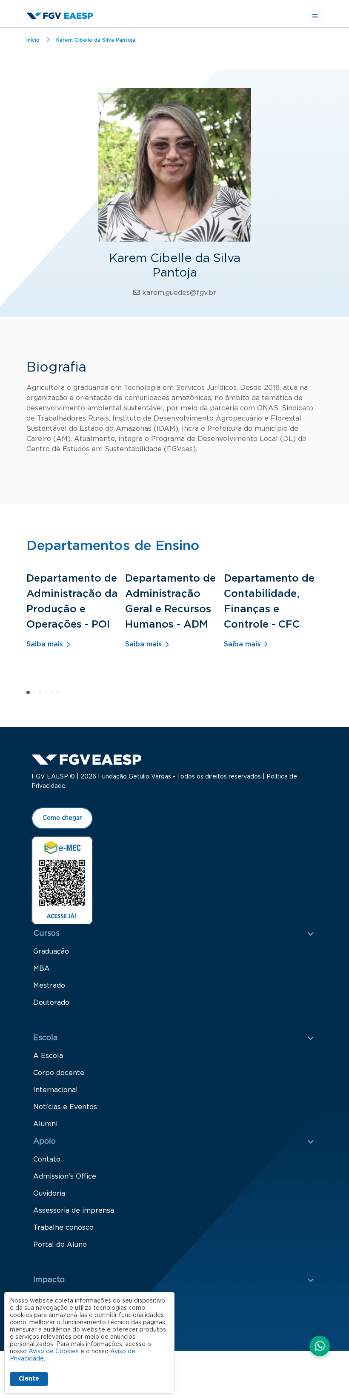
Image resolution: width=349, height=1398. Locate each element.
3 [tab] (42, 695)
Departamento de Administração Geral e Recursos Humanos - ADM (170, 602)
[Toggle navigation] (315, 16)
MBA (41, 968)
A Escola (48, 1055)
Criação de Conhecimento (77, 1297)
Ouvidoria (49, 1193)
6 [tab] (60, 695)
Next (318, 739)
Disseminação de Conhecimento (88, 1315)
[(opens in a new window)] (62, 879)
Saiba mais (44, 644)
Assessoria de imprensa (73, 1210)
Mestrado (49, 985)
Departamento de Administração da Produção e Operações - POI (72, 602)
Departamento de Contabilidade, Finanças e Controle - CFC (269, 602)
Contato (46, 1159)
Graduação (51, 951)
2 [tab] (36, 695)
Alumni (45, 1124)
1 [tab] (30, 695)
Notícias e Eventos (65, 1107)
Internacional (55, 1090)
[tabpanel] (75, 622)
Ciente (29, 1379)
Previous (298, 739)
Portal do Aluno (60, 1244)
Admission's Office (64, 1176)
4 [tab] (48, 695)
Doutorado (51, 1002)
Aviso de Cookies (54, 1352)
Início (33, 40)
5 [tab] (54, 695)
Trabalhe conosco (63, 1227)
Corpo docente (58, 1072)
